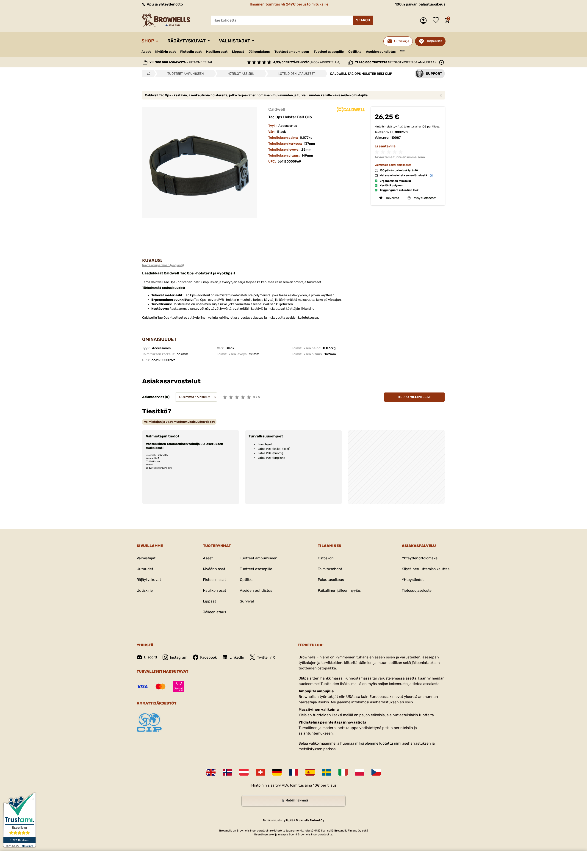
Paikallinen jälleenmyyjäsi (340, 590)
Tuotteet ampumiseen (291, 51)
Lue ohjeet (265, 444)
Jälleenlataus (259, 52)
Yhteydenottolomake (419, 558)
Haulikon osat (216, 52)
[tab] (179, 422)
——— (402, 51)
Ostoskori (326, 558)
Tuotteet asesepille (329, 52)
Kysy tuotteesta (425, 198)
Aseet (146, 52)
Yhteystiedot (413, 579)
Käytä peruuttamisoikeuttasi (426, 569)
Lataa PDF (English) (271, 457)
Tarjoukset (434, 41)
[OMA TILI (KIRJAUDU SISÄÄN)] (424, 20)
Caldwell (276, 109)
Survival (247, 601)
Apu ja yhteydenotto (164, 4)
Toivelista (437, 20)
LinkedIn (237, 657)
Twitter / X (266, 657)
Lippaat (238, 52)
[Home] (147, 73)
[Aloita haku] (363, 20)
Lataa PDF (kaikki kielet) (274, 448)
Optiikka (354, 52)
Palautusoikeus (331, 579)
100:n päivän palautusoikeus (420, 4)
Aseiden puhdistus (381, 52)
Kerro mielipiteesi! (414, 397)
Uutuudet (145, 569)
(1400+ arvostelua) (306, 62)
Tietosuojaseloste (417, 590)
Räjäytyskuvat (186, 41)
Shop (147, 41)
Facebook (208, 657)
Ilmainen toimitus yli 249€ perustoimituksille (289, 4)
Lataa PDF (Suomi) (270, 453)
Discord (150, 657)
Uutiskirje (145, 590)
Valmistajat (234, 41)
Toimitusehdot (330, 569)
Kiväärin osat (165, 52)
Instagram (178, 657)
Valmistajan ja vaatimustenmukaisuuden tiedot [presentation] (179, 421)
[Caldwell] (351, 109)
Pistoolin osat (191, 52)
